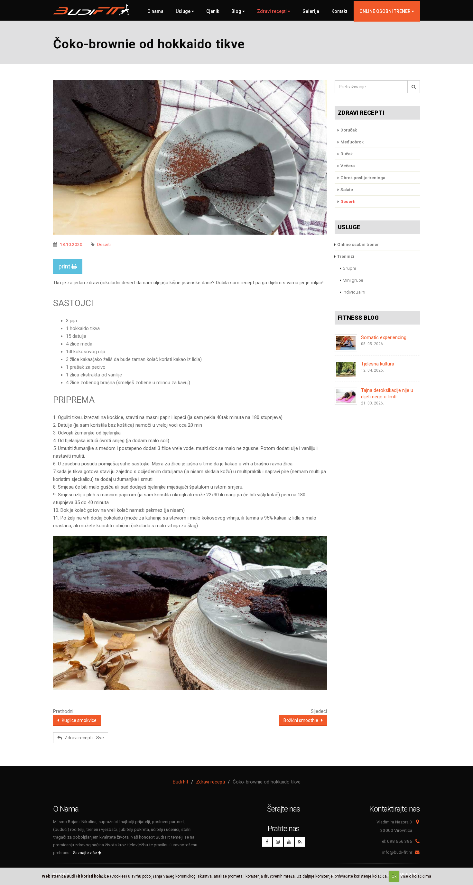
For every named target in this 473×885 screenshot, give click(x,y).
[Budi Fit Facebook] (267, 842)
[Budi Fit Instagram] (278, 842)
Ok (394, 876)
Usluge (183, 11)
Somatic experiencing (383, 337)
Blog (236, 11)
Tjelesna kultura (377, 364)
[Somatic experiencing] (346, 343)
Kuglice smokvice (78, 720)
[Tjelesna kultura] (346, 369)
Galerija (310, 11)
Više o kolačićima (415, 876)
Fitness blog (358, 317)
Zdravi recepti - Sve (83, 737)
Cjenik (212, 11)
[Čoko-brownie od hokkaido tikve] (190, 157)
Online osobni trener (358, 244)
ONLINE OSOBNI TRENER (385, 11)
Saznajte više (85, 853)
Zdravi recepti (272, 11)
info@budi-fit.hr (397, 852)
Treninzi (345, 256)
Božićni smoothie (302, 720)
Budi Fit (180, 782)
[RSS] (300, 842)
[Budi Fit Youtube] (289, 842)
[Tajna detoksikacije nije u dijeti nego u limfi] (346, 396)
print (65, 266)
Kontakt (339, 11)
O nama (155, 11)
